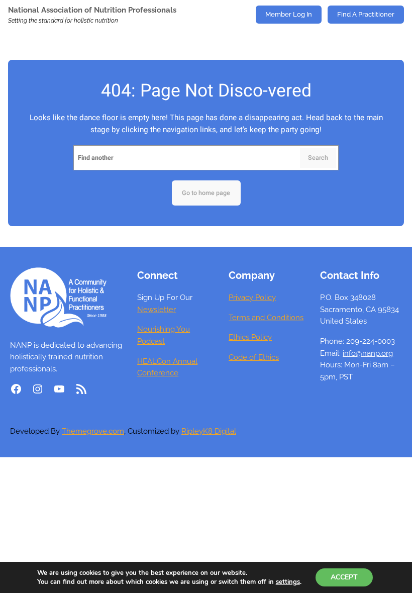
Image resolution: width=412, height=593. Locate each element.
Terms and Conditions (266, 317)
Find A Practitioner (365, 14)
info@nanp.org (368, 353)
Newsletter (156, 309)
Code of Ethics (254, 357)
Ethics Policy (250, 337)
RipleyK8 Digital (208, 431)
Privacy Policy (252, 297)
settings (288, 581)
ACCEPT (344, 577)
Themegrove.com (93, 431)
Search (318, 157)
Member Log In (288, 14)
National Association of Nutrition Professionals (92, 10)
